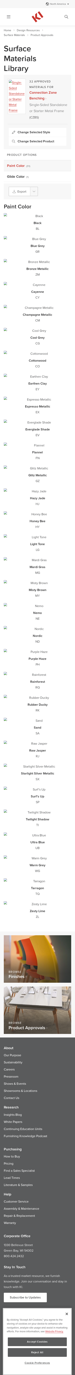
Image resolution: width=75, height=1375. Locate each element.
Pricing (8, 1163)
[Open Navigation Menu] (8, 17)
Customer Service (16, 1201)
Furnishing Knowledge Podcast (25, 1136)
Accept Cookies (37, 1342)
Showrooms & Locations (20, 1090)
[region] (37, 1341)
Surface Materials (14, 35)
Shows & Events (15, 1083)
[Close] (66, 1314)
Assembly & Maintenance (21, 1208)
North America (58, 4)
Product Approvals (42, 35)
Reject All (37, 1352)
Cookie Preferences (37, 1363)
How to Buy (12, 1156)
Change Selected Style (34, 132)
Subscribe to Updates (25, 1297)
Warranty (10, 1223)
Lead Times (12, 1177)
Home (7, 30)
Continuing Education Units (23, 1129)
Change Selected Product (36, 141)
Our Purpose (12, 1055)
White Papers (13, 1122)
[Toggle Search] (66, 17)
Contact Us (11, 1098)
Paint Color (19, 165)
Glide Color (18, 176)
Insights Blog (13, 1114)
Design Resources (28, 30)
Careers (9, 1069)
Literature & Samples (18, 1185)
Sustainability (13, 1062)
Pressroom (11, 1076)
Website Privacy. (54, 1331)
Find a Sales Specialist (19, 1170)
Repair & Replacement (19, 1215)
